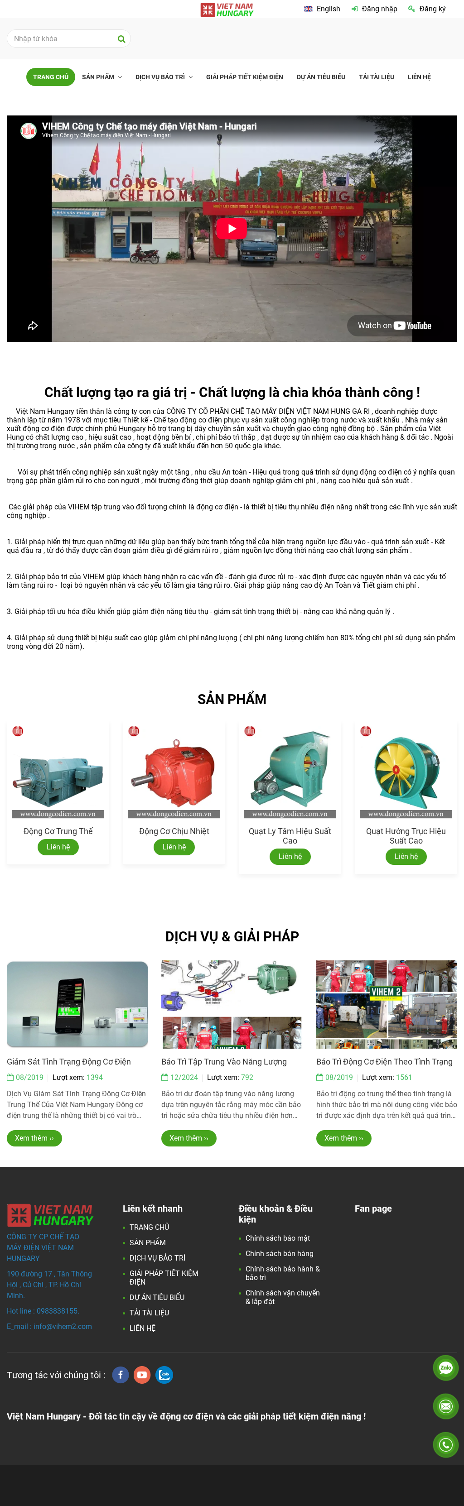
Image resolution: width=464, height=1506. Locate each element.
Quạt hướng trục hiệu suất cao (406, 835)
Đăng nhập (379, 9)
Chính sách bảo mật (278, 1238)
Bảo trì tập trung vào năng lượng (224, 1061)
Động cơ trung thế (58, 831)
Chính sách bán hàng (280, 1253)
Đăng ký (433, 9)
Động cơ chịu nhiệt (174, 831)
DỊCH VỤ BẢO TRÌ (160, 77)
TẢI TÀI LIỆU (376, 77)
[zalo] (164, 1375)
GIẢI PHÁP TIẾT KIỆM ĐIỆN (244, 77)
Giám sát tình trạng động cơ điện (69, 1061)
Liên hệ (58, 847)
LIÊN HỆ (419, 77)
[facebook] (120, 1375)
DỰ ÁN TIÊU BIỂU (321, 77)
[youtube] (142, 1375)
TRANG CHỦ (50, 77)
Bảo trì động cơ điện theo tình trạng (384, 1061)
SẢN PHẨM (99, 77)
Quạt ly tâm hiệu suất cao (290, 835)
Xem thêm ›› (34, 1138)
